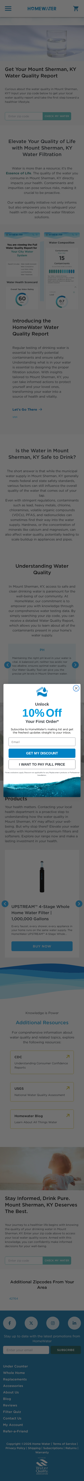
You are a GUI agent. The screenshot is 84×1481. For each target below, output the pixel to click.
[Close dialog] (76, 688)
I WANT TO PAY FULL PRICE (42, 764)
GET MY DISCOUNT (42, 753)
